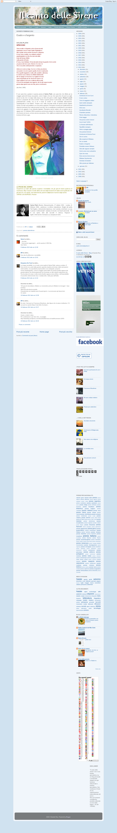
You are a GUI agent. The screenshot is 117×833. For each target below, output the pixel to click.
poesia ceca (97, 510)
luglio (81, 81)
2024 (80, 38)
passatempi (98, 600)
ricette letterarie (88, 604)
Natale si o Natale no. (91, 660)
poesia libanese (86, 538)
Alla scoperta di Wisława (86, 139)
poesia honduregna (90, 530)
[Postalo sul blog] (39, 227)
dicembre (83, 69)
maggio (82, 86)
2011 (79, 169)
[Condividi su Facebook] (43, 227)
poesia (95, 497)
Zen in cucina (83, 136)
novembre (83, 72)
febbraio (82, 93)
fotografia (94, 596)
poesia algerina (93, 499)
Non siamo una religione (91, 439)
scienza (78, 606)
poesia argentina (95, 501)
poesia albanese (85, 499)
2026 (80, 33)
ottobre (82, 74)
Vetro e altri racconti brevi (86, 232)
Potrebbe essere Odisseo (86, 146)
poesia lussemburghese (83, 539)
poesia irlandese (81, 533)
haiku (99, 596)
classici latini (88, 497)
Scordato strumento (89, 420)
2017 (80, 55)
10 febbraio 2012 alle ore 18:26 (30, 321)
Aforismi (43, 27)
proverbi (91, 602)
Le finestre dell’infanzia (86, 124)
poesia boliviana (92, 504)
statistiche (92, 606)
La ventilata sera (88, 448)
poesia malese (79, 541)
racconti (98, 602)
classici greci (80, 497)
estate (83, 581)
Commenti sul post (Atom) (29, 335)
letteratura (87, 598)
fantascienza (88, 596)
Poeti (30, 27)
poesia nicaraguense (90, 545)
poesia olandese (96, 546)
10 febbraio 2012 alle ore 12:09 (30, 295)
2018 (80, 53)
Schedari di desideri (85, 160)
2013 (80, 65)
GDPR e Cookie (82, 27)
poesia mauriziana (96, 541)
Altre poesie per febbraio (86, 163)
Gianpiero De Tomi (26, 263)
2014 (80, 62)
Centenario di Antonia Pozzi (87, 134)
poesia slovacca (92, 559)
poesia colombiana (85, 514)
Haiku (50, 27)
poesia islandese (91, 533)
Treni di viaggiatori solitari (86, 100)
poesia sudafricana (90, 563)
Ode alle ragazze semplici (86, 148)
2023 (80, 41)
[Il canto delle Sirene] (90, 345)
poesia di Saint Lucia (81, 519)
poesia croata (91, 515)
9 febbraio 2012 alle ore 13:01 (29, 257)
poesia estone (97, 523)
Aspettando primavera (85, 105)
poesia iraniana (96, 532)
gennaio (82, 166)
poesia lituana (97, 538)
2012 (80, 67)
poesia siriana (84, 559)
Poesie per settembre (90, 407)
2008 (80, 176)
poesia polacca (89, 552)
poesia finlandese (89, 524)
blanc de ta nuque (84, 648)
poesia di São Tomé (91, 519)
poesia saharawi (97, 556)
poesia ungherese (84, 568)
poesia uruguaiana (95, 568)
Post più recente (22, 332)
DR (21, 252)
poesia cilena (81, 512)
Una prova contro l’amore (86, 119)
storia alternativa (81, 608)
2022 (80, 43)
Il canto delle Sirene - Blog (83, 253)
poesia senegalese (92, 557)
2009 (80, 174)
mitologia (79, 600)
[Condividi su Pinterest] (44, 227)
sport (88, 606)
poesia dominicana (89, 521)
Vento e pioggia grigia (85, 129)
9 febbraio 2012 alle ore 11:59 (29, 247)
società (83, 606)
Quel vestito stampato (85, 103)
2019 (80, 50)
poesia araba (84, 501)
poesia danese (85, 517)
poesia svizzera (88, 565)
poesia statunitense (28, 230)
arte (99, 591)
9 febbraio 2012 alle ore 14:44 (29, 278)
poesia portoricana (90, 554)
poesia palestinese (91, 548)
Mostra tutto (98, 668)
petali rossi (88, 639)
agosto (82, 79)
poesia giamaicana (96, 526)
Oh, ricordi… (88, 202)
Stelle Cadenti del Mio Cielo (86, 627)
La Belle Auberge (83, 617)
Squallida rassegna (84, 127)
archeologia (92, 591)
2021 (80, 45)
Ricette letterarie (59, 27)
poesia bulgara (90, 508)
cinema (84, 594)
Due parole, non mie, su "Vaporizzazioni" (91, 650)
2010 (80, 171)
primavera (84, 584)
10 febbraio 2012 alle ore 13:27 (30, 307)
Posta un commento (24, 324)
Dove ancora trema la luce (87, 156)
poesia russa (86, 556)
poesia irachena (86, 532)
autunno (97, 579)
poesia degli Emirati (96, 517)
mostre (85, 600)
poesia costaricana (81, 516)
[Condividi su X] (41, 227)
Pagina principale (21, 27)
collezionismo (98, 594)
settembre (83, 76)
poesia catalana (87, 510)
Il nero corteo (83, 98)
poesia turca (93, 567)
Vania (22, 239)
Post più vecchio (65, 332)
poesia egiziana (88, 523)
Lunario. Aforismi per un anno (87, 211)
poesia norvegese (86, 546)
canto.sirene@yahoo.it (82, 246)
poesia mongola (93, 543)
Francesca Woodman (90, 388)
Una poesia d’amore (85, 132)
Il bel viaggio (83, 117)
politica (78, 602)
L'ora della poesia (83, 659)
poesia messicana (82, 543)
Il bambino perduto (84, 112)
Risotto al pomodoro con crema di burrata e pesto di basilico (91, 620)
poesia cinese (91, 512)
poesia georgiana (87, 526)
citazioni (90, 594)
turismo (86, 610)
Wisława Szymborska (85, 158)
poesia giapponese (81, 528)
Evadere (87, 212)
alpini (85, 591)
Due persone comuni (90, 458)
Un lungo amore (88, 379)
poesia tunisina (85, 567)
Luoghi (36, 27)
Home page (44, 332)
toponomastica (80, 610)
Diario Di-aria (82, 638)
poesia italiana (89, 536)
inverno (78, 582)
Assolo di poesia (83, 200)
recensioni (79, 604)
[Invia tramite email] (37, 227)
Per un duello (83, 141)
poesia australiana (81, 503)
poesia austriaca (92, 503)
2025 (80, 36)
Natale (79, 579)
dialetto (78, 596)
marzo (82, 91)
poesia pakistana (80, 548)
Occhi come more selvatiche (87, 151)
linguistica (97, 598)
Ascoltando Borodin (85, 110)
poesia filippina (79, 524)
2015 (80, 60)
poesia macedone (96, 539)
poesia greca (92, 528)
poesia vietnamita (92, 570)
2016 (80, 57)
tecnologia (97, 608)
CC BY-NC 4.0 (80, 257)
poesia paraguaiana (89, 550)
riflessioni (97, 604)
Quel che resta (83, 153)
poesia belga (83, 504)
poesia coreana (96, 514)
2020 (80, 48)
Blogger (68, 817)
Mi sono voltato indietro (90, 397)
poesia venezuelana (82, 570)
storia (98, 606)
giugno (82, 84)
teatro (90, 608)
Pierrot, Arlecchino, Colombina (88, 115)
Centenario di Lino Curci (86, 95)
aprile (81, 88)
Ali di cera (82, 107)
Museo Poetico (70, 27)
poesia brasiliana (88, 506)
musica (91, 600)
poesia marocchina (87, 541)
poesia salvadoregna (81, 557)
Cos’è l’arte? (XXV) (84, 122)
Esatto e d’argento (84, 144)
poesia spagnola (88, 561)
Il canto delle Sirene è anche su (83, 337)
